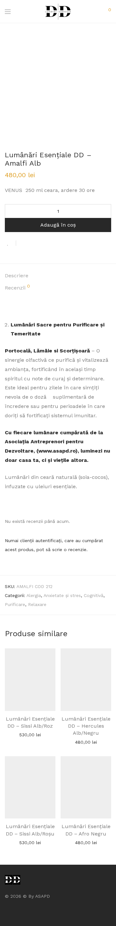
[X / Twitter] (27, 911)
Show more (30, 734)
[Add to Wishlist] (10, 243)
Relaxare (37, 604)
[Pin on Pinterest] (42, 244)
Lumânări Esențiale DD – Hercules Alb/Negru (86, 726)
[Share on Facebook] (23, 244)
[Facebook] (7, 911)
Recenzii (17, 287)
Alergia (33, 595)
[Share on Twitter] (32, 244)
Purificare (15, 604)
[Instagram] (17, 911)
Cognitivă (93, 595)
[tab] (58, 276)
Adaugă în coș (58, 225)
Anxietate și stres (62, 595)
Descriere (16, 276)
